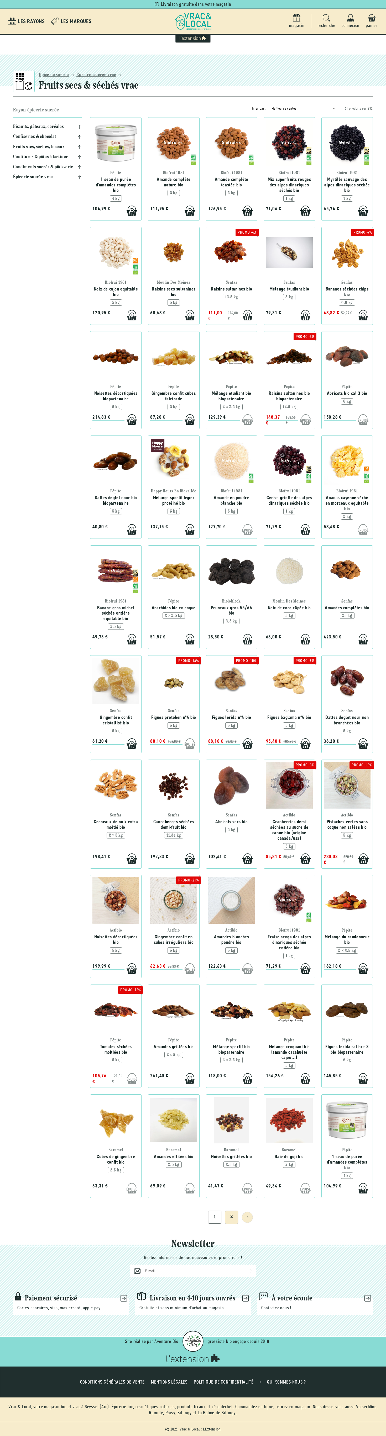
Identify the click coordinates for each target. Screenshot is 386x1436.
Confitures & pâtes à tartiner (40, 157)
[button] (326, 21)
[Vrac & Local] (193, 21)
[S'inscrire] (245, 1271)
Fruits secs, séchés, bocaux (39, 147)
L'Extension (212, 1429)
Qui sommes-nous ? (286, 1382)
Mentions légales (169, 1382)
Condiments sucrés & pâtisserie (43, 167)
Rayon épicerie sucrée (36, 110)
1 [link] (215, 1217)
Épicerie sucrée (54, 75)
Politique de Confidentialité (223, 1382)
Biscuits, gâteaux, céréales (38, 127)
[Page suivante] (247, 1217)
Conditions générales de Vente (112, 1382)
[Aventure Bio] (193, 1341)
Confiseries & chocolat (34, 137)
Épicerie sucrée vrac (96, 75)
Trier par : (259, 108)
